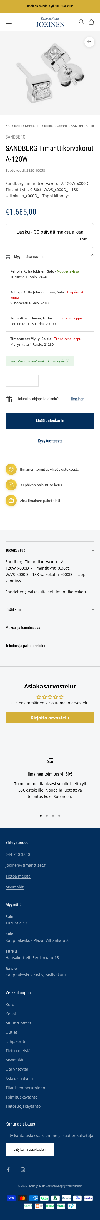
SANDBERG (15, 137)
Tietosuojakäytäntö (23, 1106)
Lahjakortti (15, 1041)
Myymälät (15, 887)
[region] (50, 781)
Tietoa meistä (18, 876)
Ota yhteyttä (17, 1069)
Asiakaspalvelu (19, 1078)
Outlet (11, 1032)
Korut (18, 126)
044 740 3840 (18, 854)
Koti (8, 126)
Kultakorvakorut (56, 126)
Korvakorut (33, 126)
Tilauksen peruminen (25, 1087)
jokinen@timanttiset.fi (26, 865)
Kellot (11, 1013)
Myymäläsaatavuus (29, 256)
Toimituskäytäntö (22, 1097)
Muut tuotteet (18, 1023)
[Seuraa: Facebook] (8, 1170)
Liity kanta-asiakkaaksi (30, 1149)
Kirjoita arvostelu (50, 718)
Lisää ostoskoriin (50, 420)
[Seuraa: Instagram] (23, 1170)
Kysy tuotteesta (50, 441)
